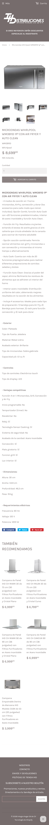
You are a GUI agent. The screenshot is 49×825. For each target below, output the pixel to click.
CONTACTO (24, 769)
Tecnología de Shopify (23, 820)
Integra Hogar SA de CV (27, 816)
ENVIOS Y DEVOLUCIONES (24, 773)
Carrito (43, 3)
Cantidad (6, 165)
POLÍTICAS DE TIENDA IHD (24, 777)
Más (7, 3)
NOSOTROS (24, 765)
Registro (41, 799)
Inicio (4, 45)
